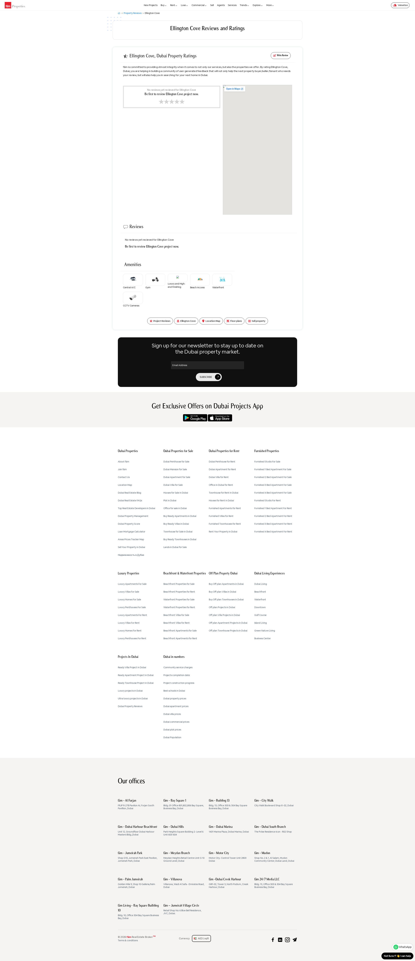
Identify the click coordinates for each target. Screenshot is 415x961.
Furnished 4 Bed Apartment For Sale (273, 492)
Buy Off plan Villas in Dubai (222, 591)
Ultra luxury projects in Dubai (133, 698)
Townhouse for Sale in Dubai (177, 531)
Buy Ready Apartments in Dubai (179, 516)
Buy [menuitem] (162, 5)
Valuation (403, 5)
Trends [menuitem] (243, 5)
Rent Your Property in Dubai (223, 531)
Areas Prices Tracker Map (131, 539)
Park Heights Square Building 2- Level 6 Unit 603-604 (183, 830)
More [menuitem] (269, 5)
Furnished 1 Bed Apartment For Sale (272, 469)
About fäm (123, 461)
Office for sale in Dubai (175, 508)
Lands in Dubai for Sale (175, 547)
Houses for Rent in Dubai (221, 500)
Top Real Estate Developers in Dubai (136, 508)
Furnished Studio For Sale (267, 461)
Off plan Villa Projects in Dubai (224, 615)
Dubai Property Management (133, 516)
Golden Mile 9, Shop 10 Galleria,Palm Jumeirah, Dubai (136, 883)
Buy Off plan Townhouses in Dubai (226, 599)
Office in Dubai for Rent (221, 484)
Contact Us (124, 477)
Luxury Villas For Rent (129, 622)
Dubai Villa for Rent (219, 477)
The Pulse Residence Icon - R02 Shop (273, 829)
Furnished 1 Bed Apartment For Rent (273, 508)
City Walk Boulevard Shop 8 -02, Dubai (274, 803)
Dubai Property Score (129, 523)
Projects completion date (176, 675)
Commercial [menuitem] (198, 5)
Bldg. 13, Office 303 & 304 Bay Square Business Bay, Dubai (228, 804)
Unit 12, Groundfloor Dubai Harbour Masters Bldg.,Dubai (137, 830)
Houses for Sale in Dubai (175, 492)
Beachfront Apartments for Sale (180, 630)
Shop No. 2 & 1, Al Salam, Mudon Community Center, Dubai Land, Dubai (274, 857)
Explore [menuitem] (257, 5)
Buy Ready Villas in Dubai (176, 523)
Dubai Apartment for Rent (222, 469)
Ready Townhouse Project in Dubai (136, 682)
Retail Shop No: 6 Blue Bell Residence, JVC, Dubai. (182, 909)
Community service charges (177, 667)
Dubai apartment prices (175, 706)
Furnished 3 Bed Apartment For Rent (273, 523)
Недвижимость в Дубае (131, 554)
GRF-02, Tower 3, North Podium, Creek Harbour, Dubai (228, 883)
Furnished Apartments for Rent (225, 508)
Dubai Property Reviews (130, 706)
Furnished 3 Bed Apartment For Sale (273, 484)
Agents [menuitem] (221, 5)
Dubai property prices (174, 698)
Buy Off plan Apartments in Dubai (226, 583)
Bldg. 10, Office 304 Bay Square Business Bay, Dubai (138, 912)
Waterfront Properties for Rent (179, 607)
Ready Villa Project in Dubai (132, 667)
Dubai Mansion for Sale (175, 469)
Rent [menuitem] (172, 5)
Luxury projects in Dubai (130, 690)
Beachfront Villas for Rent (176, 622)
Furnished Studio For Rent (267, 500)
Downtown (260, 607)
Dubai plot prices (172, 729)
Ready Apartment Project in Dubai (136, 675)
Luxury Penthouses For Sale (132, 607)
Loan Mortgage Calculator (131, 531)
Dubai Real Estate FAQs (130, 500)
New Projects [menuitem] (150, 5)
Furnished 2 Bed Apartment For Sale (273, 477)
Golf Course (260, 615)
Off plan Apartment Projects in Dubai (228, 622)
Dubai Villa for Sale (173, 484)
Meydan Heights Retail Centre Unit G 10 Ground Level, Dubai (183, 857)
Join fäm (122, 469)
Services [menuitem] (232, 5)
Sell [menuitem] (212, 5)
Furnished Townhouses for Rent (225, 523)
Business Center (262, 638)
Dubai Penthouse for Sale (176, 461)
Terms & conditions (128, 940)
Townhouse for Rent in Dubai (223, 492)
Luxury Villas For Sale (128, 591)
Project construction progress (178, 682)
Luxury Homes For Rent (130, 630)
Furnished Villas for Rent (221, 516)
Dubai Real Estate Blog (129, 492)
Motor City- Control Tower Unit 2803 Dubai (227, 857)
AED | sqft (202, 938)
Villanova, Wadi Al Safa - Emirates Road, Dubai (183, 883)
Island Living (260, 622)
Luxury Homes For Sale (129, 599)
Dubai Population (172, 737)
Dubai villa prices (172, 714)
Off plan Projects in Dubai (222, 607)
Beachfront (260, 591)
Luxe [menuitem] (183, 5)
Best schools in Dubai (174, 690)
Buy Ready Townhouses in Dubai (179, 539)
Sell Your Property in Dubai (131, 547)
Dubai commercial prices (176, 721)
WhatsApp (405, 947)
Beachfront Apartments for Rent (180, 638)
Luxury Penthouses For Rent (132, 638)
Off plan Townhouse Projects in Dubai (228, 630)
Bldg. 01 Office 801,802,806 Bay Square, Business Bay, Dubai (183, 804)
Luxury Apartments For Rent (132, 615)
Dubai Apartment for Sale (176, 477)
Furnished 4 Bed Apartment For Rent (273, 531)
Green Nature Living (264, 630)
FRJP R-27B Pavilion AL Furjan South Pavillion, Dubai (136, 804)
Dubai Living (260, 583)
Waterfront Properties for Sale (179, 599)
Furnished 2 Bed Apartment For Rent (273, 516)
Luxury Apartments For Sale (132, 583)
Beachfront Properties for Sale (179, 583)
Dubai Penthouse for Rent (222, 461)
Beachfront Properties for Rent (179, 591)
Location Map (125, 484)
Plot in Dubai (169, 500)
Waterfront (260, 599)
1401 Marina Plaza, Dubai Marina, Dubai (229, 829)
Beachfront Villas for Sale (176, 615)
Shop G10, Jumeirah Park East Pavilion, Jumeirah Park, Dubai (137, 857)
